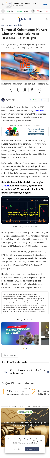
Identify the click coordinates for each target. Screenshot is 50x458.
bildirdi (39, 110)
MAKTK (5, 185)
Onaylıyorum (31, 449)
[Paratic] (25, 19)
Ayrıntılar (17, 449)
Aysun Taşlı (10, 100)
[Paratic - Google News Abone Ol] (39, 100)
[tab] (23, 348)
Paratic (4, 25)
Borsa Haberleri (15, 25)
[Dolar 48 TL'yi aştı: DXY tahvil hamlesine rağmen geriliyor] (20, 333)
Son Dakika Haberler (15, 362)
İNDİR (44, 4)
